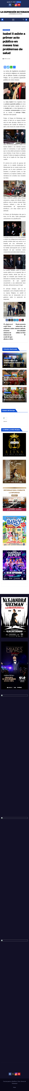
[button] (23, 19)
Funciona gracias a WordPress (10, 1081)
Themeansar (14, 1083)
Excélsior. (10, 317)
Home (14, 1087)
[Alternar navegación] (13, 19)
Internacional (6, 29)
